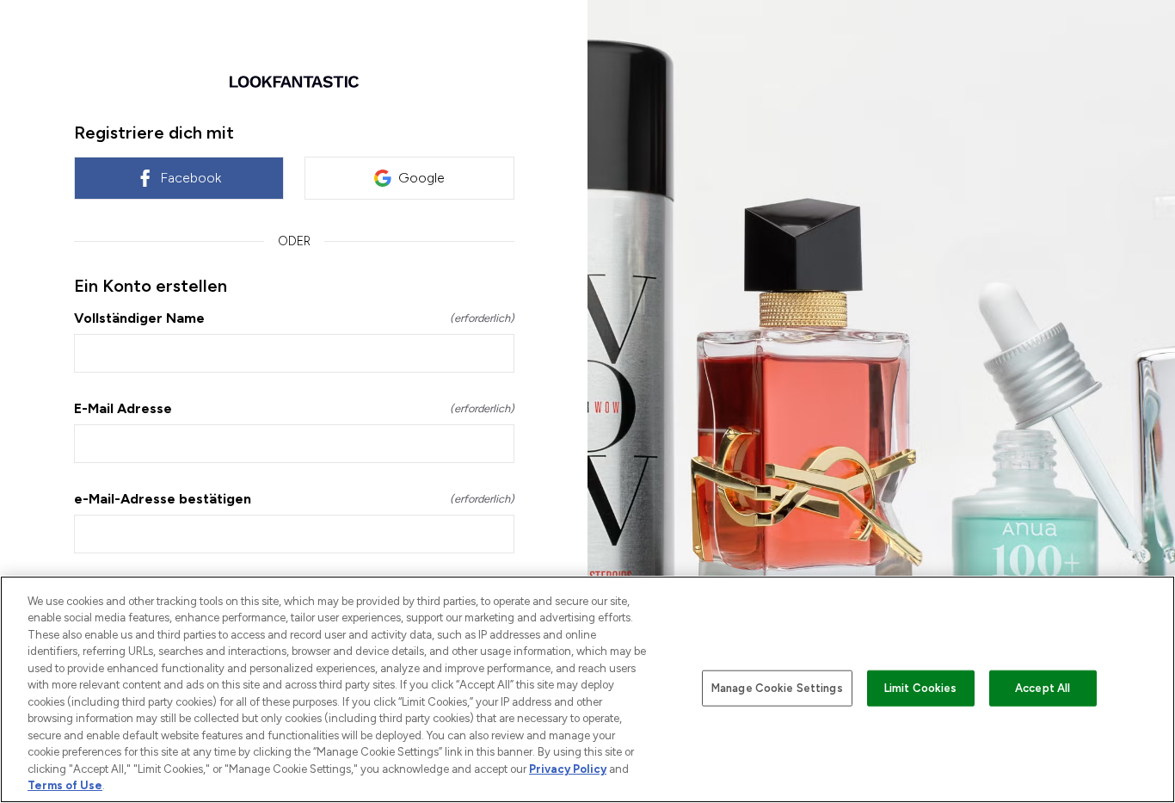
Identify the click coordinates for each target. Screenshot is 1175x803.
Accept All (1042, 688)
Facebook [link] (190, 178)
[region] (587, 689)
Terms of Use (65, 785)
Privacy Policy (567, 769)
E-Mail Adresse (294, 408)
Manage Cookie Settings (777, 688)
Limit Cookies (920, 688)
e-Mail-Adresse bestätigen (294, 499)
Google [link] (421, 178)
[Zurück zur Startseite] (294, 82)
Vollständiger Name (294, 318)
